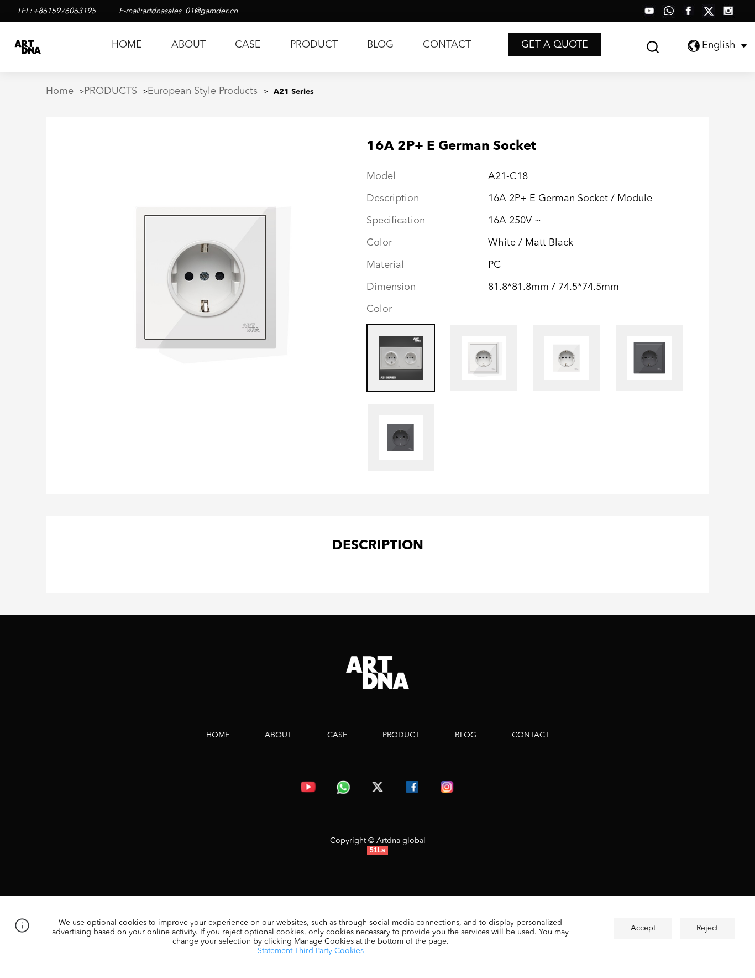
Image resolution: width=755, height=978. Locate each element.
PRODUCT (314, 45)
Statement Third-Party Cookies (311, 951)
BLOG (380, 45)
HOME (127, 45)
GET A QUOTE (554, 45)
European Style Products (203, 91)
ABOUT (188, 45)
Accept (643, 928)
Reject (707, 928)
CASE (248, 45)
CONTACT (447, 45)
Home (60, 91)
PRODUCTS (110, 91)
